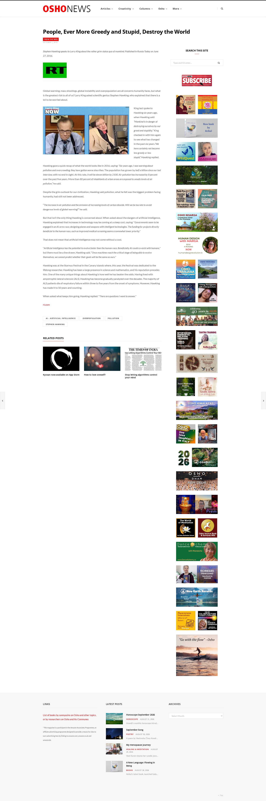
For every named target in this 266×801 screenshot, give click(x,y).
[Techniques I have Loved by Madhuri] (197, 582)
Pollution (113, 318)
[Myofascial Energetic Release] (207, 207)
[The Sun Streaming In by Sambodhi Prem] (197, 513)
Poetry (130, 734)
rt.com (46, 304)
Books (129, 770)
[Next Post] (263, 400)
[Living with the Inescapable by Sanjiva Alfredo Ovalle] (207, 442)
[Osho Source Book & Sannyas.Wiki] (207, 536)
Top (221, 795)
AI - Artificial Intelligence (61, 318)
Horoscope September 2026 (140, 714)
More (176, 8)
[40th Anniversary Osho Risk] (197, 325)
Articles (105, 8)
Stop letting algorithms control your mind (141, 376)
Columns (144, 8)
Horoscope (132, 719)
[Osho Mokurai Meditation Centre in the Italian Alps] (207, 278)
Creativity (125, 8)
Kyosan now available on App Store (61, 374)
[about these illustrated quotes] (197, 675)
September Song (134, 729)
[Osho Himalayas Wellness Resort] (197, 419)
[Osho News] (67, 8)
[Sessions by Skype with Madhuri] (207, 160)
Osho (161, 8)
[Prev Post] (2, 400)
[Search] (220, 8)
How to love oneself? (94, 374)
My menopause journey (138, 744)
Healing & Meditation (137, 749)
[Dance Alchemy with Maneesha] (197, 560)
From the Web (51, 39)
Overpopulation (92, 318)
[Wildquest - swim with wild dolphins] (185, 160)
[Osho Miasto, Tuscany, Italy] (197, 466)
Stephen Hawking (55, 324)
